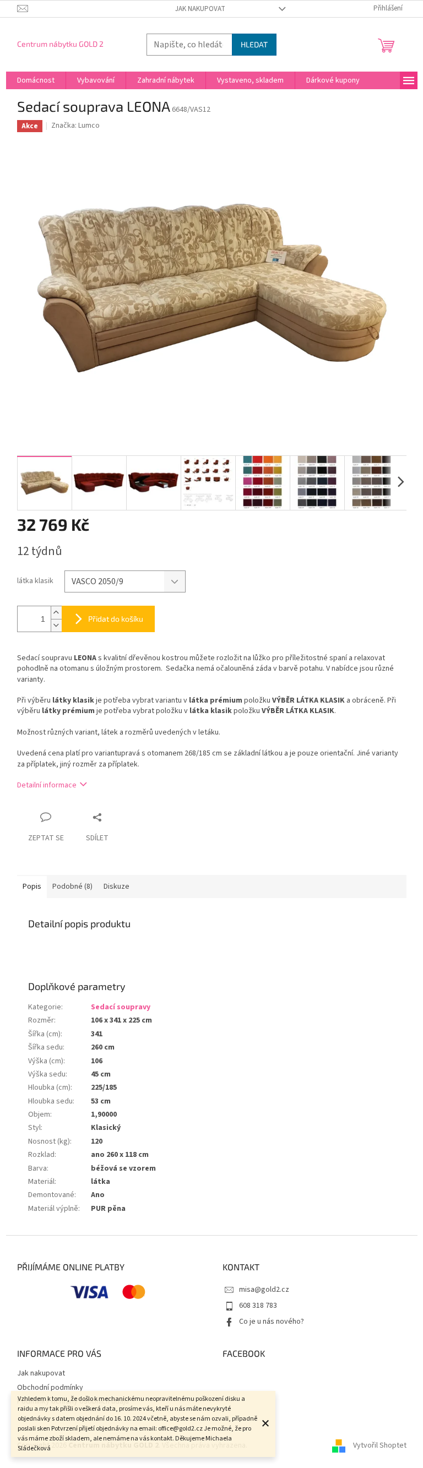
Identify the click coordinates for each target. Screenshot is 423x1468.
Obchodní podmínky (50, 1387)
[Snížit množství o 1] (56, 625)
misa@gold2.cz (264, 1289)
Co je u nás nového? (271, 1321)
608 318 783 (258, 1305)
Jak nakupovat (200, 9)
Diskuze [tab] (116, 886)
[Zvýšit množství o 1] (56, 612)
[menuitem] (36, 80)
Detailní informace (47, 785)
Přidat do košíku (115, 618)
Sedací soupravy (120, 1007)
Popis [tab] (32, 886)
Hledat (254, 44)
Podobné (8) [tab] (72, 886)
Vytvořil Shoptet (379, 1445)
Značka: (75, 125)
